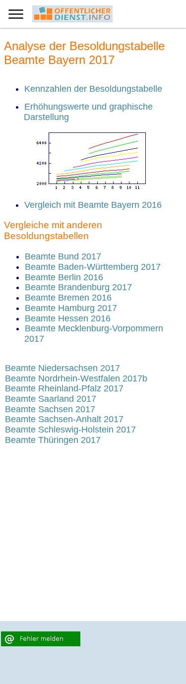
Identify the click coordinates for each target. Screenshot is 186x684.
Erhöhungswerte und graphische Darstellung (88, 112)
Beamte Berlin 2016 (64, 277)
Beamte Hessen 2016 (68, 318)
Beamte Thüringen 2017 (53, 440)
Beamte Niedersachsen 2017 (62, 368)
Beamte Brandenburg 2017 (78, 287)
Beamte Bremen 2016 (68, 298)
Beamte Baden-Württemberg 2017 (93, 267)
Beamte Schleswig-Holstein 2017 (70, 430)
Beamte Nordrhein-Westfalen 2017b (76, 378)
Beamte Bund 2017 (63, 256)
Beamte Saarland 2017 (50, 399)
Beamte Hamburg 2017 (71, 308)
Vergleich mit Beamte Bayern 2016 (93, 205)
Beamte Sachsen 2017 (50, 409)
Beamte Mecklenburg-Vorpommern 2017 (93, 333)
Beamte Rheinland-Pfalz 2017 (64, 388)
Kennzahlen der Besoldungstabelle (93, 89)
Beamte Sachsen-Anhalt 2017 (64, 419)
